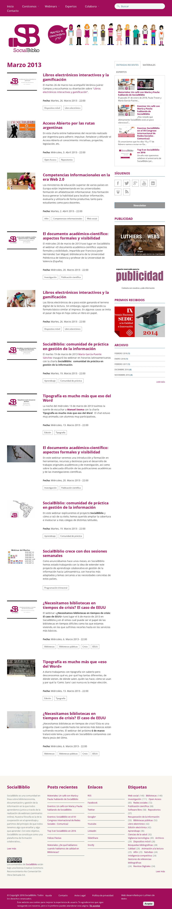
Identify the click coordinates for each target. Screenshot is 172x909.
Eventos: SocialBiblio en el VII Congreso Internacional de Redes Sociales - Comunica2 (148, 133)
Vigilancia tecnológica (138, 837)
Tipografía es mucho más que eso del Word (77, 398)
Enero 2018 (120, 358)
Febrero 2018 (121, 353)
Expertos (71, 6)
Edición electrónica (137, 827)
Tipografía (60, 432)
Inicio (10, 6)
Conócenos (29, 6)
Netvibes (148, 852)
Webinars (51, 6)
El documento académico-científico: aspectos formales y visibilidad (75, 235)
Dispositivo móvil (52, 108)
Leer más (160, 382)
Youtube (144, 183)
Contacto (13, 10)
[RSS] (126, 192)
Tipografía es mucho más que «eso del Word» (75, 664)
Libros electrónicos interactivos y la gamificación (76, 77)
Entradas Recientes (127, 64)
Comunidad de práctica (71, 380)
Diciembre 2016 (122, 369)
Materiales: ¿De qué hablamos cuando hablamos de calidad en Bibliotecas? (63, 848)
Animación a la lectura (152, 848)
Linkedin (152, 183)
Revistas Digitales (141, 866)
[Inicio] (24, 52)
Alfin (46, 218)
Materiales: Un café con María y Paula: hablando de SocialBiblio (139, 93)
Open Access (50, 159)
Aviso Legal (79, 895)
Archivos (159, 837)
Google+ (135, 183)
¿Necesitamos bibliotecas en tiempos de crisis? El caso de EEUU (74, 605)
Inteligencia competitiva (140, 855)
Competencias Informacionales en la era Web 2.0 (76, 177)
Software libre (135, 809)
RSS (89, 795)
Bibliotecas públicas (68, 646)
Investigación (50, 277)
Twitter (126, 183)
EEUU (95, 646)
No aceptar (95, 905)
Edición (47, 432)
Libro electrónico (72, 108)
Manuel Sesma (75, 409)
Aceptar (149, 903)
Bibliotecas (49, 646)
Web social (92, 218)
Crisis (85, 646)
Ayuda (48, 895)
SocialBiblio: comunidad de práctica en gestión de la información (76, 346)
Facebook (118, 183)
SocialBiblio (31, 864)
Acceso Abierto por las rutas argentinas (69, 125)
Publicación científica (71, 277)
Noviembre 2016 (122, 375)
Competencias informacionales (67, 218)
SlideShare (118, 192)
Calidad (131, 848)
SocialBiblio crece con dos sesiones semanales (75, 553)
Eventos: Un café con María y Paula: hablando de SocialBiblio (148, 110)
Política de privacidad (102, 895)
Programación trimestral (55, 587)
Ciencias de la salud (137, 834)
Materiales (149, 64)
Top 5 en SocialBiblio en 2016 (148, 151)
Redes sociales (140, 802)
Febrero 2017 (121, 364)
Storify (91, 844)
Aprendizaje (50, 380)
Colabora (91, 6)
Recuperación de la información (143, 816)
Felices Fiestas (54, 837)
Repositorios (67, 159)
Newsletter (140, 205)
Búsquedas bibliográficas (140, 844)
